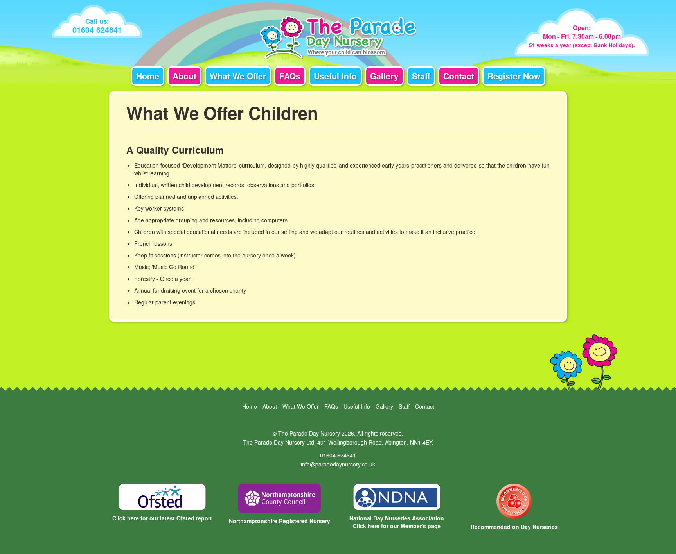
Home (147, 76)
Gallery (384, 76)
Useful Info (335, 76)
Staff (421, 76)
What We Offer (238, 76)
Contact (458, 76)
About (184, 76)
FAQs (289, 76)
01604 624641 (338, 455)
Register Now (513, 76)
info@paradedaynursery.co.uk (338, 464)
